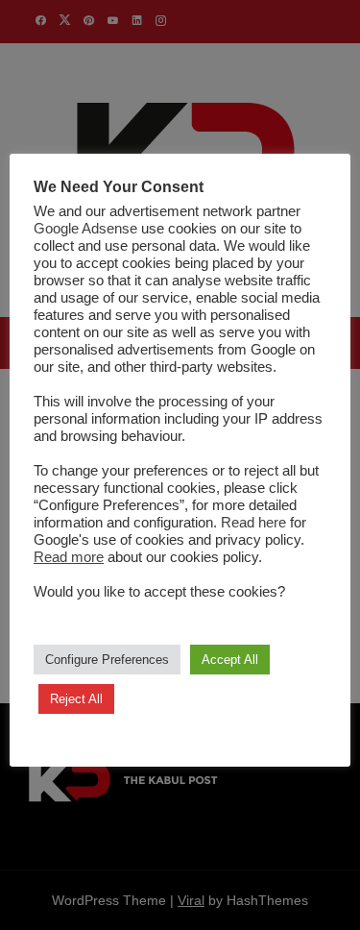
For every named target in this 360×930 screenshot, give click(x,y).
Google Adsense (85, 228)
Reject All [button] (76, 699)
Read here (253, 522)
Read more (69, 557)
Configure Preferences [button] (107, 659)
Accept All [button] (230, 659)
